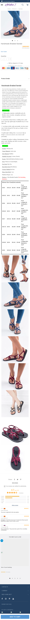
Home (9, 9)
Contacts (5, 587)
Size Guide (4, 51)
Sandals (20, 9)
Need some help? (7, 594)
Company (4, 590)
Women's (14, 9)
